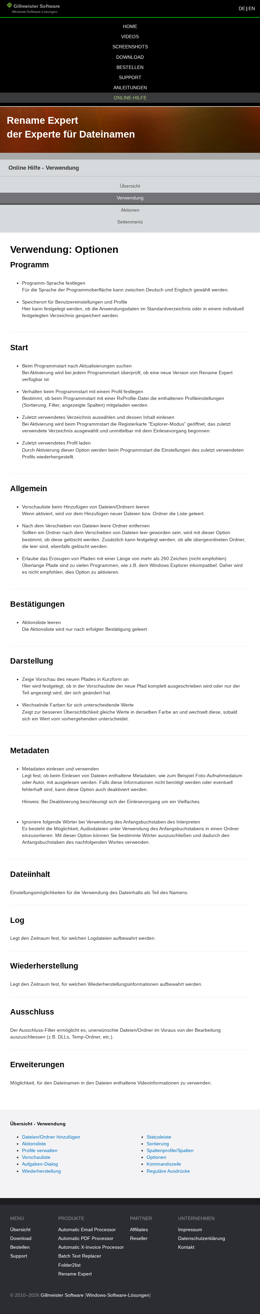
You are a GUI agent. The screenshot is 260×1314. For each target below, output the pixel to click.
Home (130, 26)
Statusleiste (159, 1137)
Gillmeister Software (33, 8)
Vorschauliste (36, 1157)
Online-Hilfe (130, 97)
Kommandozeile (164, 1164)
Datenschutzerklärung (201, 1238)
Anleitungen (130, 87)
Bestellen (130, 67)
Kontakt (186, 1247)
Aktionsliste (34, 1143)
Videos (130, 36)
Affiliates (139, 1229)
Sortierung (158, 1143)
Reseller (139, 1238)
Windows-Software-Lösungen (117, 1295)
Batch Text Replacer (79, 1256)
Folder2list (69, 1265)
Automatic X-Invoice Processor (91, 1247)
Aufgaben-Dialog (40, 1164)
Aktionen (130, 210)
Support (130, 77)
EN (251, 8)
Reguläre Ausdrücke (168, 1171)
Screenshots (130, 46)
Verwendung (130, 197)
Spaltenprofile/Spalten (170, 1150)
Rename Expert (75, 1273)
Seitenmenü (130, 221)
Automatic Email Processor (87, 1229)
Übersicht (130, 186)
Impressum (190, 1229)
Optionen (156, 1157)
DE (242, 8)
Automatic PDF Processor (85, 1238)
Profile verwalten (40, 1150)
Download (130, 57)
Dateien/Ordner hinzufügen (51, 1137)
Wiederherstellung (41, 1171)
